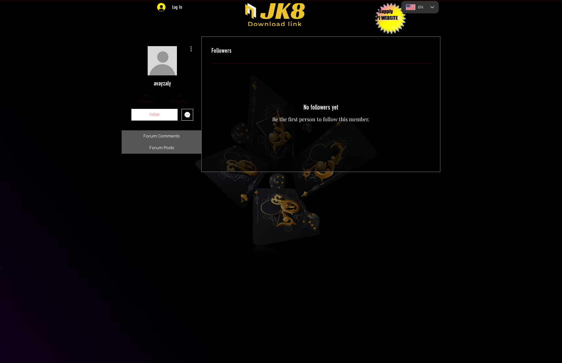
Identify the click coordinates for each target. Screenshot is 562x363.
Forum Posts (161, 147)
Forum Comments (161, 136)
